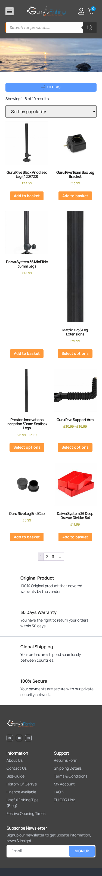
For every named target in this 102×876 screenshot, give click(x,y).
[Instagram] (28, 738)
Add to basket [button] (27, 195)
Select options (75, 353)
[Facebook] (10, 738)
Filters (53, 87)
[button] (9, 11)
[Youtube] (19, 738)
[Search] (90, 27)
